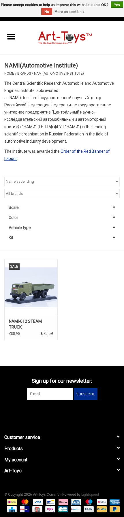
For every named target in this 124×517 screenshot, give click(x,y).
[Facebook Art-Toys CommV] (57, 411)
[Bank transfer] (88, 509)
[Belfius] (101, 502)
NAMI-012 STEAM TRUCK (25, 324)
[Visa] (37, 502)
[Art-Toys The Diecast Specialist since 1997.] (73, 37)
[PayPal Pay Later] (114, 509)
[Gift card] (36, 509)
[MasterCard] (24, 502)
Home (9, 73)
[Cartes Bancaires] (62, 509)
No (46, 12)
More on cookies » (69, 12)
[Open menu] (11, 36)
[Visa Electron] (75, 502)
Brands (24, 73)
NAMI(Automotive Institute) (59, 73)
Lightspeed (90, 495)
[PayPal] (101, 509)
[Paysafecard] (75, 509)
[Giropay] (24, 509)
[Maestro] (88, 502)
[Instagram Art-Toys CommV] (67, 411)
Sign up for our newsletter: (62, 381)
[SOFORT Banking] (63, 502)
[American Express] (114, 502)
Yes (117, 5)
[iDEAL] (11, 502)
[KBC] (11, 509)
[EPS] (49, 509)
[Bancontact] (50, 502)
